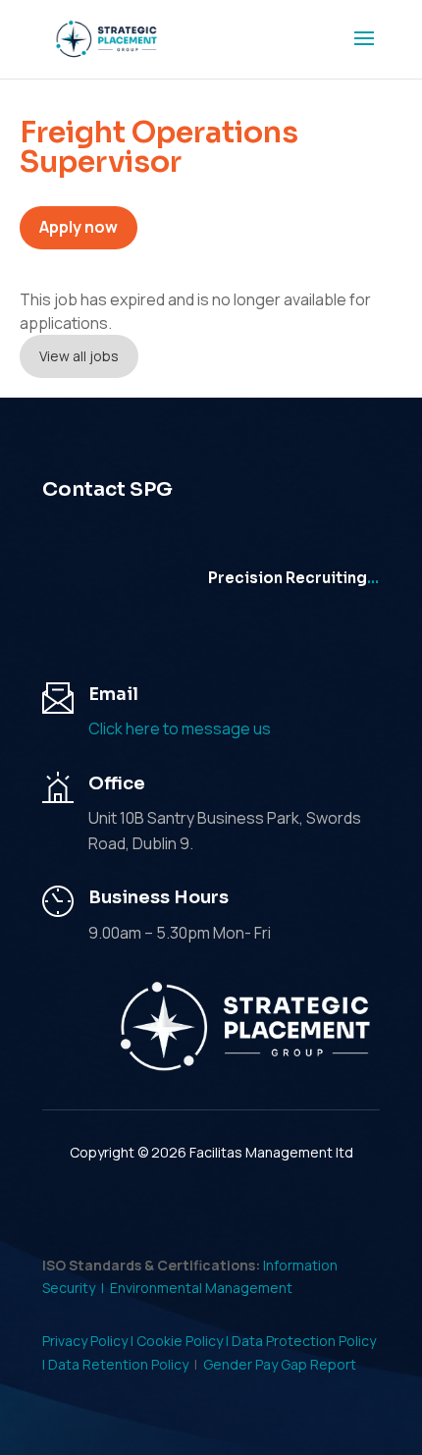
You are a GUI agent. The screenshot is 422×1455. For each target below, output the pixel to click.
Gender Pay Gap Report (279, 1364)
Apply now (78, 227)
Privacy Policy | (89, 1340)
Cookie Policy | (184, 1340)
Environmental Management (201, 1287)
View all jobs (79, 356)
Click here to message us (179, 728)
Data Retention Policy (118, 1364)
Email (113, 694)
